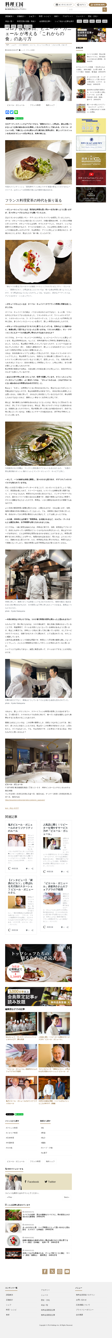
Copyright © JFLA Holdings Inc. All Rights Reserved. (56, 1325)
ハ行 (7, 26)
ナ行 (105, 21)
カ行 (86, 21)
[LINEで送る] (19, 118)
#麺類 (43, 1143)
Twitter (51, 1181)
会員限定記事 (44, 21)
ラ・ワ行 (28, 26)
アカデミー (67, 16)
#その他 (9, 1148)
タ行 (98, 21)
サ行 (92, 21)
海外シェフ (50, 105)
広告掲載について (83, 1305)
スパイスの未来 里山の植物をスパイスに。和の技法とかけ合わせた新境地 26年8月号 (96, 57)
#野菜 (43, 1133)
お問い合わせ (81, 1300)
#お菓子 (44, 1153)
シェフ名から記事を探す (64, 21)
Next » (66, 1197)
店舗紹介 (20, 16)
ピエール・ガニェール (15, 105)
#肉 (42, 1128)
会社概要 (79, 1315)
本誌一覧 (8, 21)
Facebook (33, 1181)
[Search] (104, 9)
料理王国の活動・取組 (26, 21)
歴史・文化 (92, 16)
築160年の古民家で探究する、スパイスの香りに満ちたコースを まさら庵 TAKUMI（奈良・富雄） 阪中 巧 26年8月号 (96, 94)
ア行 (79, 21)
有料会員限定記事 (48, 1310)
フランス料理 (30, 50)
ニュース (79, 16)
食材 (56, 16)
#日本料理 (10, 1138)
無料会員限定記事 (48, 1315)
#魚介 (43, 1138)
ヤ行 (20, 26)
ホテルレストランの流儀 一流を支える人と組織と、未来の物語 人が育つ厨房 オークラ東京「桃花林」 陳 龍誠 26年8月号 (91, 69)
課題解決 (8, 16)
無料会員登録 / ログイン (85, 1295)
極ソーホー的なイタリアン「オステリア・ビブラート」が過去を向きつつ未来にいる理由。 (96, 108)
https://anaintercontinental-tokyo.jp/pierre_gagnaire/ (25, 800)
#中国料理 (10, 1143)
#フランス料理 (12, 1128)
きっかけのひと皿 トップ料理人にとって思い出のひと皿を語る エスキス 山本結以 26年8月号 (96, 80)
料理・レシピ (44, 16)
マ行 (13, 26)
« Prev (9, 1197)
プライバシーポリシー (85, 1310)
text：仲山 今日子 (12, 808)
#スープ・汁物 (46, 1148)
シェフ (31, 16)
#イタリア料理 (12, 1133)
